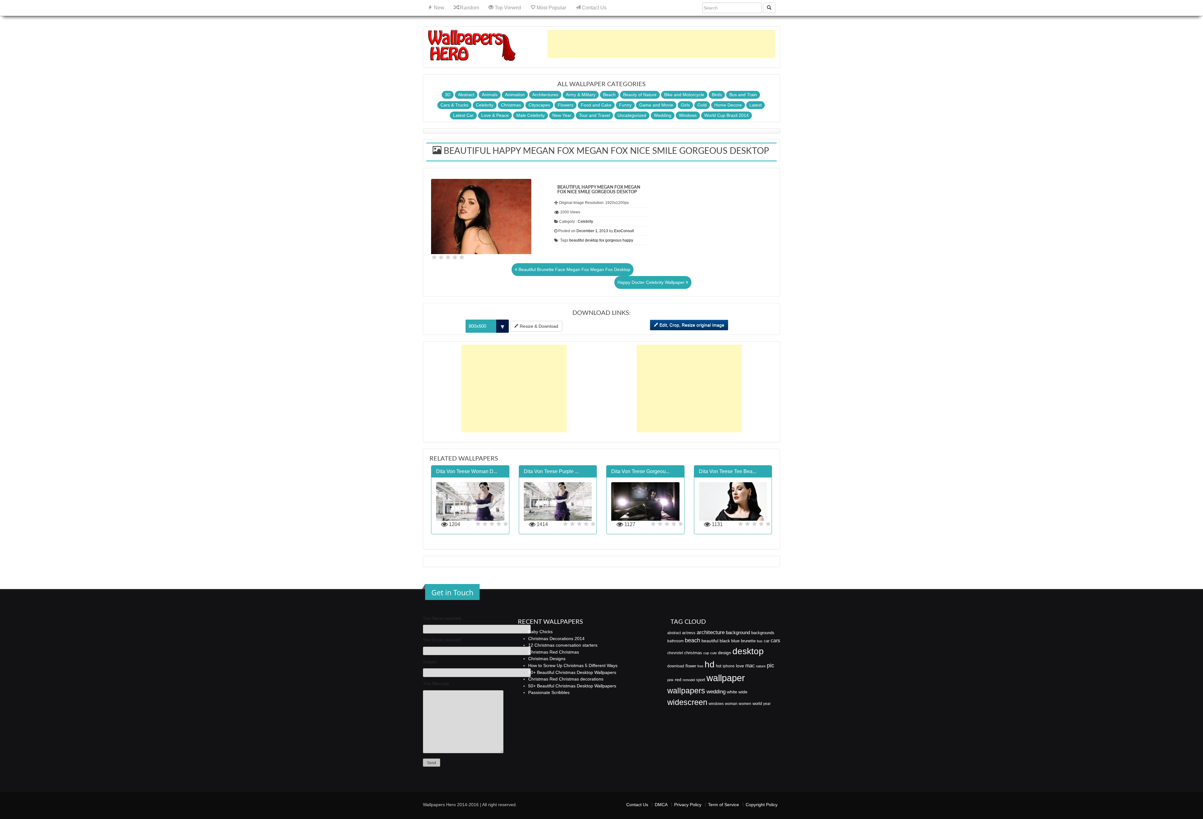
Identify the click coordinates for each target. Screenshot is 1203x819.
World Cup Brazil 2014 (726, 115)
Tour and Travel (594, 115)
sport (700, 680)
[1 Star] (434, 257)
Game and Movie (656, 104)
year (767, 704)
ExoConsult (624, 231)
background (738, 632)
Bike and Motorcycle (684, 94)
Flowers (565, 104)
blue (735, 640)
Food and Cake (596, 104)
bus (760, 641)
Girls (685, 104)
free (700, 666)
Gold (702, 104)
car (766, 641)
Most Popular (550, 7)
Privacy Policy (687, 804)
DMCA (661, 804)
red (678, 679)
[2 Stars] (441, 257)
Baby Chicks (540, 631)
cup (706, 653)
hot (718, 666)
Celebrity (484, 104)
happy (627, 240)
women (745, 704)
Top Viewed (507, 7)
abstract (674, 633)
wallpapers (686, 690)
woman (731, 704)
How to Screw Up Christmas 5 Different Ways (572, 665)
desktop (591, 240)
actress (688, 632)
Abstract (466, 94)
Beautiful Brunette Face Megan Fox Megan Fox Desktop (573, 269)
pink (670, 680)
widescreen (687, 702)
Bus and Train (743, 94)
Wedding (662, 115)
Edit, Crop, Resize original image (691, 324)
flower (690, 666)
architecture (711, 632)
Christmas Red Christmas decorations (565, 678)
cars (775, 640)
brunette (748, 641)
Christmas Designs (546, 658)
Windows (688, 115)
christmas (693, 652)
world (757, 703)
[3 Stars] (448, 257)
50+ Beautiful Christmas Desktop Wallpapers (572, 672)
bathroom (675, 641)
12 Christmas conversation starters (562, 645)
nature (761, 666)
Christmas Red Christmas (553, 652)
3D (447, 94)
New (438, 7)
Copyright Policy (762, 804)
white (732, 691)
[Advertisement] (661, 44)
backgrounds (762, 633)
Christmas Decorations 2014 (556, 638)
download (675, 666)
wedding (716, 692)
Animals (489, 94)
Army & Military (581, 94)
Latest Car (463, 115)
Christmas (511, 104)
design (724, 652)
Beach (609, 94)
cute (713, 653)
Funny (625, 104)
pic (770, 665)
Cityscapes (539, 104)
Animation (515, 94)
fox (601, 240)
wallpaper (725, 678)
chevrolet (675, 653)
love (740, 665)
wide (742, 691)
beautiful (576, 240)
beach (692, 640)
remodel (689, 680)
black (725, 640)
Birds (717, 94)
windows (716, 704)
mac (750, 665)
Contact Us (594, 7)
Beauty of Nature (640, 94)
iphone (729, 666)
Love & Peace (495, 115)
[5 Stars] (462, 257)
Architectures (545, 94)
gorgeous (613, 240)
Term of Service (723, 804)
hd (710, 664)
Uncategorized (631, 115)
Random (469, 7)
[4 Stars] (455, 257)
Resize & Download (538, 326)
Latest (755, 104)
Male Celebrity (530, 115)
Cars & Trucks (454, 104)
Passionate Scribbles (549, 692)
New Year (561, 115)
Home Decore (728, 104)
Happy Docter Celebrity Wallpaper (651, 282)
